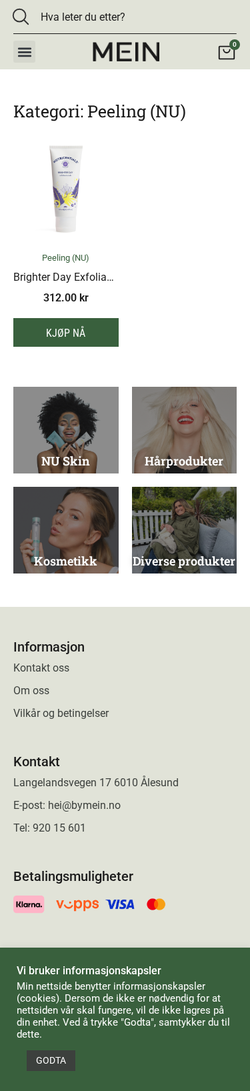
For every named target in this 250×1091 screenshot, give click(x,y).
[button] (24, 52)
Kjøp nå (65, 333)
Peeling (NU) (65, 258)
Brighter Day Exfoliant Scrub (79, 277)
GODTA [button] (51, 1060)
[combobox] (115, 16)
